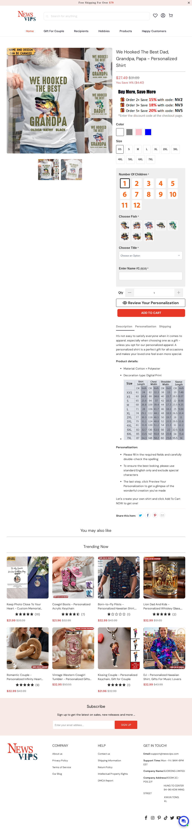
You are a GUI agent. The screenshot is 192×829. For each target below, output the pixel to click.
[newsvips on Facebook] (146, 818)
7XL (150, 159)
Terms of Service (61, 767)
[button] (81, 31)
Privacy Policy (60, 760)
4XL (120, 159)
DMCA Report (105, 780)
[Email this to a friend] (162, 515)
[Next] (109, 100)
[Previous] (10, 100)
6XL (140, 159)
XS (120, 149)
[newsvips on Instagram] (153, 818)
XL (156, 149)
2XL (165, 149)
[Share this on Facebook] (148, 515)
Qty (120, 292)
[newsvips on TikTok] (166, 818)
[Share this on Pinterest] (155, 515)
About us (57, 753)
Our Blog (57, 773)
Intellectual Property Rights (113, 773)
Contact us (104, 753)
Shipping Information (109, 760)
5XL (130, 159)
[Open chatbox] (183, 821)
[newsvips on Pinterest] (159, 818)
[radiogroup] (150, 194)
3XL (175, 149)
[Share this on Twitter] (140, 515)
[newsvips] (26, 16)
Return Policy (105, 767)
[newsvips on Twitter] (172, 818)
